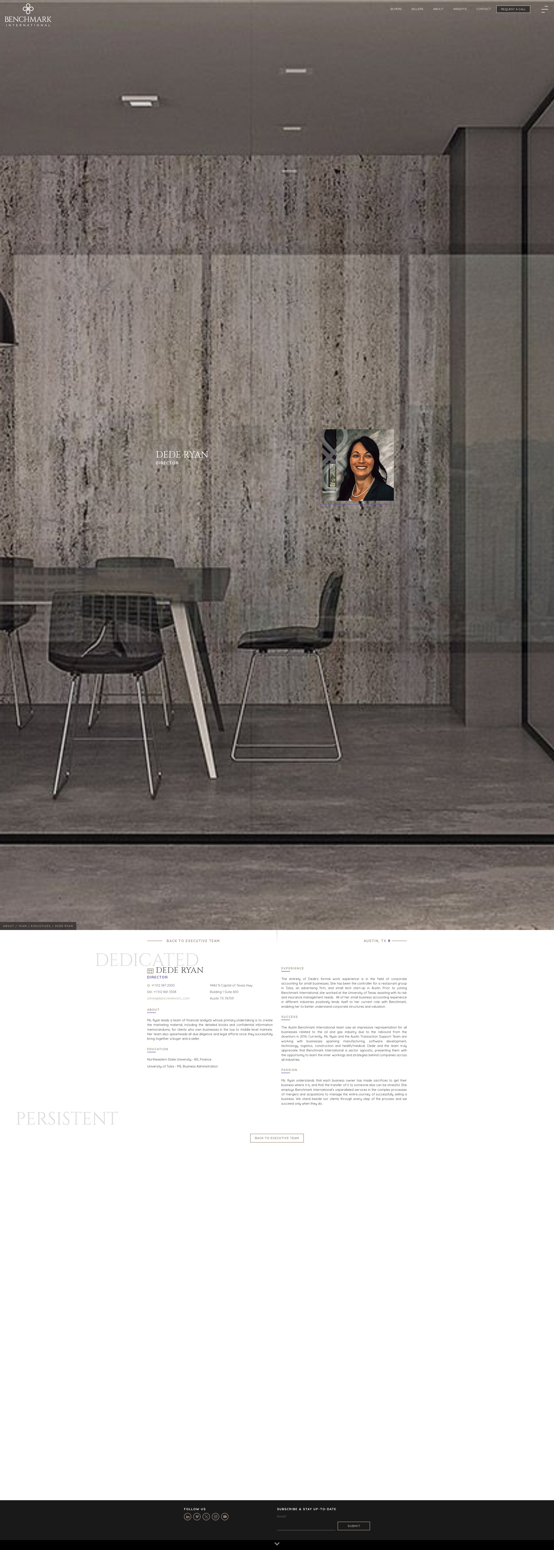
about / (10, 926)
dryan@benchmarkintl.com (168, 998)
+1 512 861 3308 (165, 992)
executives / (43, 926)
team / (24, 926)
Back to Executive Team (193, 941)
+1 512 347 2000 (163, 985)
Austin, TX (375, 941)
